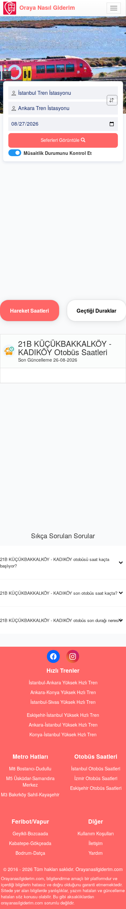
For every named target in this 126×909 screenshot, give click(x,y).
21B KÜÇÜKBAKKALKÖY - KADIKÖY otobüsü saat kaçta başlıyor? (54, 562)
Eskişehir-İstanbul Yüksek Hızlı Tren (63, 715)
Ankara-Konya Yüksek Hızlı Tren (63, 692)
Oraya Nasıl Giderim (47, 7)
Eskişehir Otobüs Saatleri (95, 788)
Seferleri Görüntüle (61, 140)
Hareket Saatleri (29, 310)
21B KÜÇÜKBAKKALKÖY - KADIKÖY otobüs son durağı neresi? (60, 620)
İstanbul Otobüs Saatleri (95, 768)
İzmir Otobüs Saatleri (95, 778)
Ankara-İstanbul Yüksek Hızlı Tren (63, 724)
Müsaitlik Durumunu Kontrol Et (58, 153)
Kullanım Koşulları (96, 833)
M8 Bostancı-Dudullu (30, 768)
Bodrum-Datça (30, 853)
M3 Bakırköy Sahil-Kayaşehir (30, 794)
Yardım (96, 853)
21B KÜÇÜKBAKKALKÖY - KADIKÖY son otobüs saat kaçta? (58, 593)
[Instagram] (72, 656)
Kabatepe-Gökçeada (30, 843)
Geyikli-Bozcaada (30, 833)
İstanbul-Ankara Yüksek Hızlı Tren (63, 682)
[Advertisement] (63, 229)
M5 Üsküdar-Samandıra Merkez (30, 781)
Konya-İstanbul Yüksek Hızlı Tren (63, 734)
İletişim (96, 843)
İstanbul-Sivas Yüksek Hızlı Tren (63, 702)
